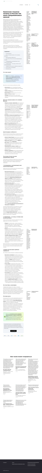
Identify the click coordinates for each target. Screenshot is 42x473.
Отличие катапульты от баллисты (34, 292)
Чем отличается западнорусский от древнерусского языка (7, 389)
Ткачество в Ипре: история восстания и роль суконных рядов (21, 393)
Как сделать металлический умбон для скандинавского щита (21, 367)
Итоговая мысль (8, 68)
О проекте (5, 462)
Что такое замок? (8, 53)
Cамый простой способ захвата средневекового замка (34, 12)
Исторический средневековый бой (33, 462)
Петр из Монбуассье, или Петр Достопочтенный (34, 35)
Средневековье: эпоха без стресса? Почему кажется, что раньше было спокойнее (33, 377)
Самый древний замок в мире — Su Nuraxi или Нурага (8, 404)
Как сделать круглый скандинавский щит (7, 370)
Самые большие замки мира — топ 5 (34, 167)
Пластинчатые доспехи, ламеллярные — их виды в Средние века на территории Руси (35, 45)
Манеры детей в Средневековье (34, 229)
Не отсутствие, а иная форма (10, 67)
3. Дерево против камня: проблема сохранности (14, 66)
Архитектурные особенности (11, 57)
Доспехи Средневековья (31, 465)
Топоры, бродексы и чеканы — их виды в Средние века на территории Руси (34, 106)
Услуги (13, 462)
